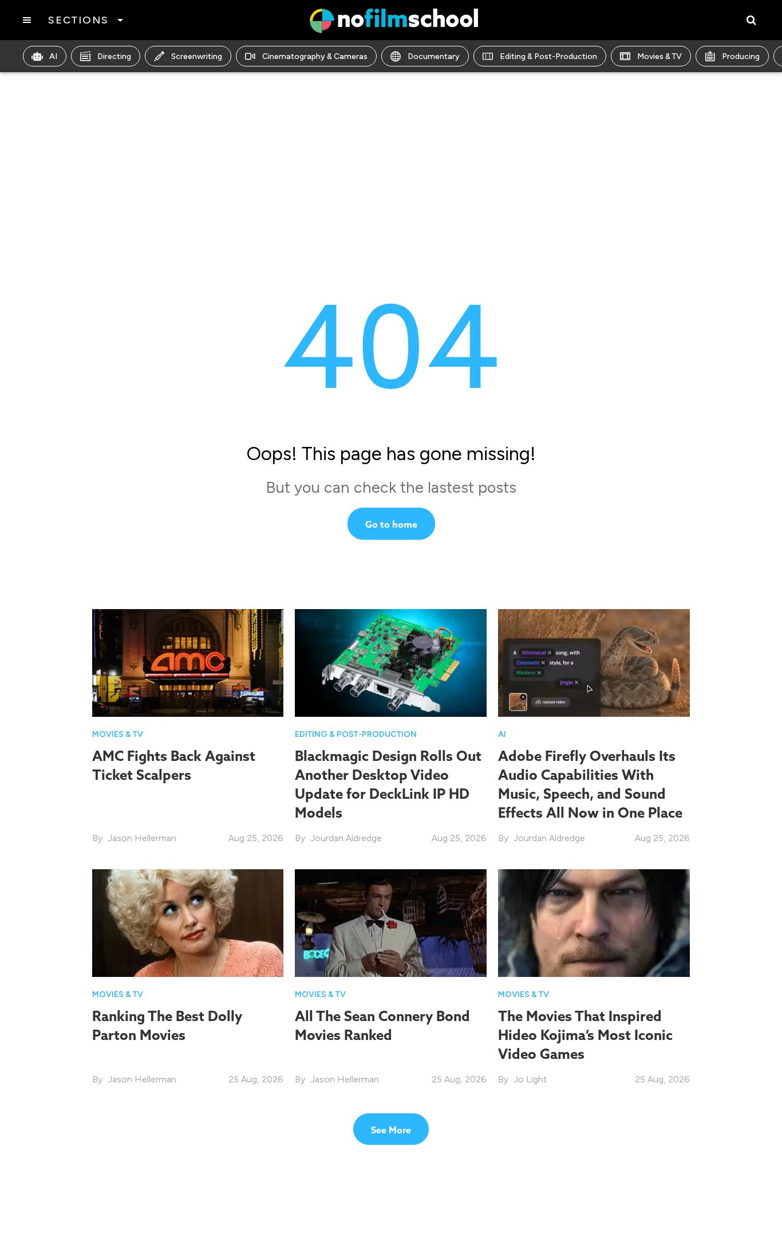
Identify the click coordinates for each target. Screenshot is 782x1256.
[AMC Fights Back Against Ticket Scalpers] (188, 662)
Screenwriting (196, 56)
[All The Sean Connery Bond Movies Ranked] (391, 922)
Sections (78, 20)
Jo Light (530, 1079)
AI (53, 56)
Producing (741, 56)
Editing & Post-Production (548, 56)
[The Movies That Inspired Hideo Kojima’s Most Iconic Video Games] (594, 922)
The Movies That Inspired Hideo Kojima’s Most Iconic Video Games (585, 1034)
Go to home (391, 524)
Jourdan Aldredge (346, 838)
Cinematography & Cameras (315, 56)
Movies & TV (659, 56)
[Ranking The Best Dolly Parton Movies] (188, 922)
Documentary (434, 56)
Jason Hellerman (142, 838)
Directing (114, 56)
